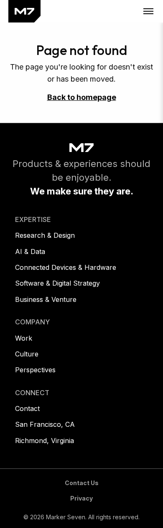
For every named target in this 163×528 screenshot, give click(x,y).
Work (23, 338)
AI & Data (30, 251)
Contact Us (82, 482)
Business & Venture (45, 299)
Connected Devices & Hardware (65, 267)
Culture (26, 354)
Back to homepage (81, 97)
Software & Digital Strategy (57, 283)
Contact (27, 408)
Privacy (81, 498)
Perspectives (35, 370)
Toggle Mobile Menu (148, 11)
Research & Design (45, 235)
